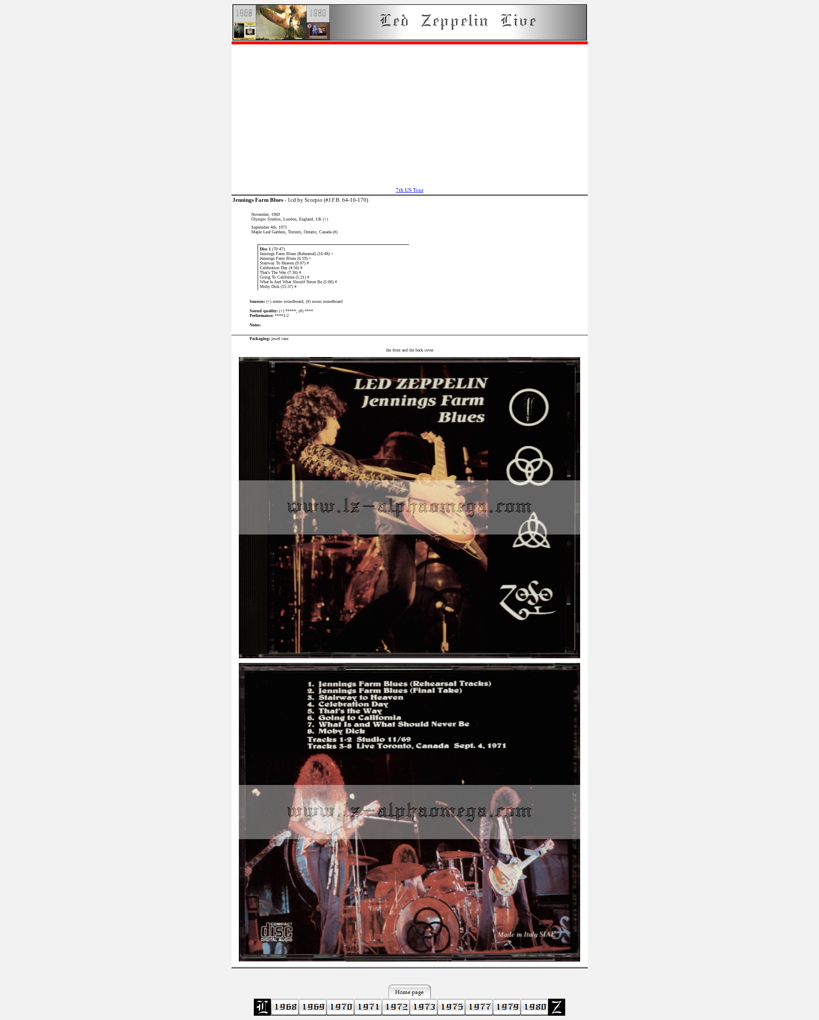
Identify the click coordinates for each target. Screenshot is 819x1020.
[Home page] (409, 38)
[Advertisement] (410, 111)
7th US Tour (410, 190)
